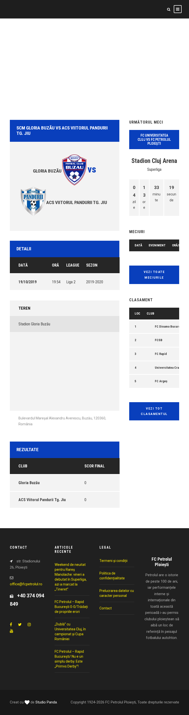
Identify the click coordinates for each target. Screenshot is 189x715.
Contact (105, 608)
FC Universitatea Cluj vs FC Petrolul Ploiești (154, 139)
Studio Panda (46, 702)
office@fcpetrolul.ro (26, 584)
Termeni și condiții (113, 561)
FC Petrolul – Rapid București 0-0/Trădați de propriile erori (71, 607)
